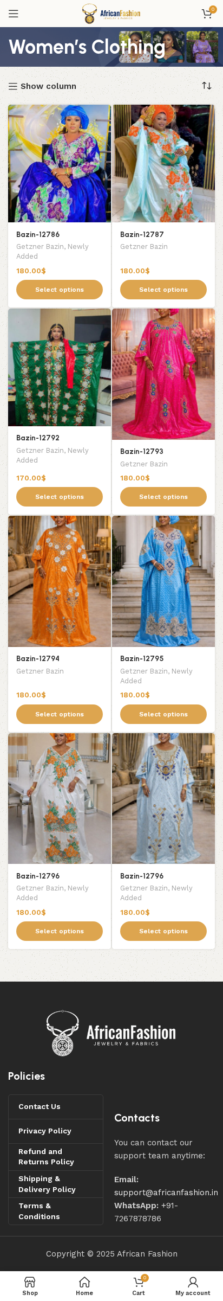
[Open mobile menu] (13, 13)
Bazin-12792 (38, 437)
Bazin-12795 (141, 658)
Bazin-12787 (142, 234)
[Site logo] (111, 13)
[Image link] (111, 1032)
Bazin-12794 (38, 658)
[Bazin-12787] (163, 163)
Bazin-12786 (38, 234)
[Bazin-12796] (59, 798)
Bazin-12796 (38, 875)
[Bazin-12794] (59, 581)
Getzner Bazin (40, 246)
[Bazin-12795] (163, 581)
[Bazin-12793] (163, 374)
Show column (48, 86)
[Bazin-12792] (59, 367)
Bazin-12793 (141, 451)
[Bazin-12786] (59, 163)
